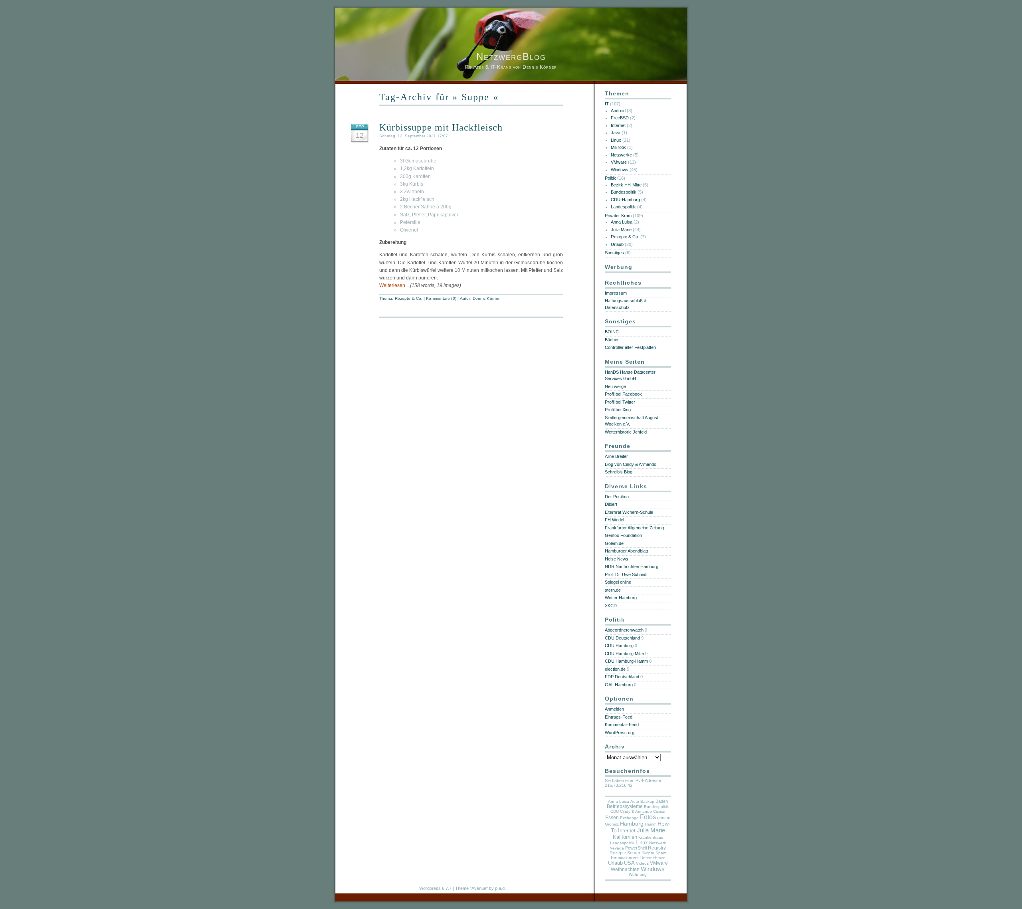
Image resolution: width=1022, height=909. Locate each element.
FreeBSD (620, 117)
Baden (662, 801)
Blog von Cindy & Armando (630, 464)
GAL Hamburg (619, 684)
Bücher (612, 339)
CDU (614, 811)
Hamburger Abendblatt (626, 551)
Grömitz (612, 824)
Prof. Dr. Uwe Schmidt (626, 574)
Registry (657, 848)
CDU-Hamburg (625, 199)
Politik (610, 178)
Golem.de (614, 543)
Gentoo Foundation (623, 535)
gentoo (663, 817)
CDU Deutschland (622, 638)
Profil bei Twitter (620, 402)
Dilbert (611, 504)
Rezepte (618, 852)
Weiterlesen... (394, 285)
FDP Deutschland (622, 676)
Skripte (648, 853)
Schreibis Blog (618, 471)
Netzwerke (621, 154)
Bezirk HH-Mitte (626, 184)
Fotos (648, 817)
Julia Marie (621, 229)
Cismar (659, 811)
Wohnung (638, 874)
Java (615, 132)
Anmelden (614, 709)
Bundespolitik (623, 192)
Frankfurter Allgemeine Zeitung (634, 527)
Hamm (650, 824)
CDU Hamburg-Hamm (626, 661)
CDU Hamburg (619, 645)
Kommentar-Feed (622, 724)
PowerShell (636, 848)
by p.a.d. (497, 888)
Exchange (629, 818)
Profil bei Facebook (623, 394)
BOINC (612, 331)
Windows (619, 169)
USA (629, 863)
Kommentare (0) (441, 298)
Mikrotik (618, 147)
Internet (618, 125)
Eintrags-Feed (618, 717)
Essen (612, 817)
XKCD (611, 605)
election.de (615, 669)
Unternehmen (652, 858)
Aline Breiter (616, 456)
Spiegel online (618, 582)
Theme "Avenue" (471, 888)
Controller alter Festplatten (630, 347)
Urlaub (617, 244)
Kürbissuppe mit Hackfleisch (441, 127)
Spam (661, 853)
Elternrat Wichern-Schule (629, 512)
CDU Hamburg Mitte (624, 653)
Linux (616, 140)
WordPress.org (619, 732)
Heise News (616, 558)
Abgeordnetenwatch (624, 630)
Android (618, 110)
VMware (619, 162)
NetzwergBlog (511, 56)
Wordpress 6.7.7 (435, 888)
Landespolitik (623, 206)
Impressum (616, 293)
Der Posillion (617, 496)
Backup (647, 801)
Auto (634, 801)
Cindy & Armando (636, 811)
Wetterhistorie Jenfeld (626, 432)
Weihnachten (625, 869)
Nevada (617, 848)
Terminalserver (624, 857)
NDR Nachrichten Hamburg (631, 566)
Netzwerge (615, 386)
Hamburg (632, 824)
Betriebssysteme (625, 806)
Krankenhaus (650, 837)
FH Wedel (614, 519)
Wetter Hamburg (621, 597)
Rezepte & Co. (408, 298)
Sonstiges (614, 252)
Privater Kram (618, 215)
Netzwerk (657, 843)
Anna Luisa (621, 222)
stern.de (613, 590)
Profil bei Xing (618, 409)
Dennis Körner (486, 298)
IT (607, 103)
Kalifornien (625, 837)
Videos (642, 863)
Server (633, 852)
